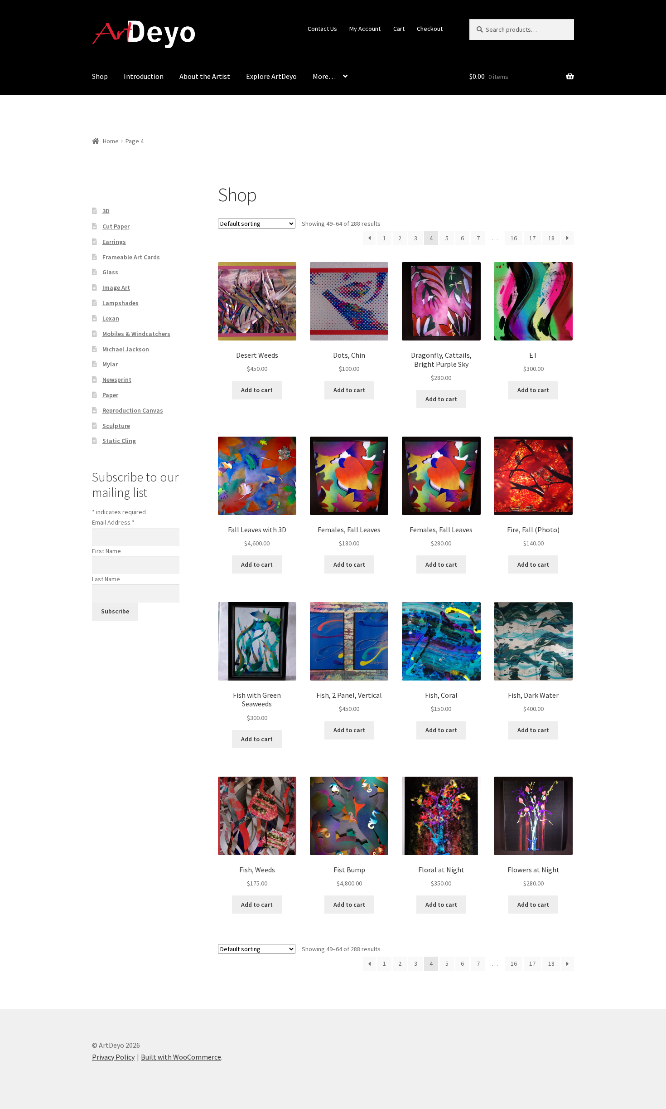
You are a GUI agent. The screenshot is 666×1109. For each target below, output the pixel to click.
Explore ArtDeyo (271, 76)
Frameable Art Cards (131, 257)
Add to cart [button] (257, 390)
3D (106, 211)
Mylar (110, 364)
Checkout (430, 28)
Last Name (106, 579)
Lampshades (120, 303)
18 (551, 238)
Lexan (110, 318)
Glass (110, 272)
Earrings (114, 242)
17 (532, 238)
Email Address (113, 522)
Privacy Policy (113, 1056)
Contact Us (322, 28)
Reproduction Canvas (132, 410)
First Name (106, 551)
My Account (365, 28)
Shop (100, 76)
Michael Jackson (125, 349)
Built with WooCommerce (181, 1056)
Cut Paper (116, 226)
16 (514, 238)
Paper (110, 395)
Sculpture (116, 426)
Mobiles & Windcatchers (136, 334)
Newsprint (116, 379)
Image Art (116, 287)
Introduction (144, 76)
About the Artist (204, 76)
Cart (399, 28)
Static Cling (119, 441)
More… (324, 76)
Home (111, 141)
